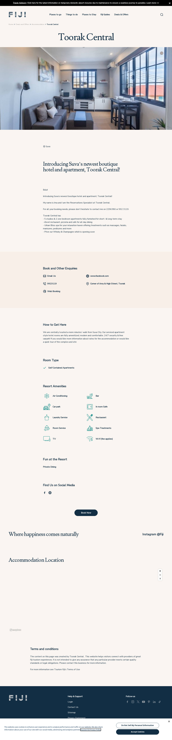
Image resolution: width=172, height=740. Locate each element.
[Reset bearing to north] (160, 579)
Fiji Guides (105, 14)
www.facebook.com (99, 275)
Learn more (151, 3)
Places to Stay (89, 14)
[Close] (169, 721)
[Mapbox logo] (15, 629)
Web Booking (53, 291)
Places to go (55, 14)
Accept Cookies (137, 732)
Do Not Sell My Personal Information (137, 725)
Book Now (86, 512)
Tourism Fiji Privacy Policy (90, 729)
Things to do (72, 14)
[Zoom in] (160, 571)
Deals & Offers (121, 14)
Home (11, 24)
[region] (86, 600)
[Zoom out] (160, 575)
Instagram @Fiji (152, 534)
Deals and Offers (22, 24)
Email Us (51, 275)
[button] (17, 14)
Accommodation (38, 24)
